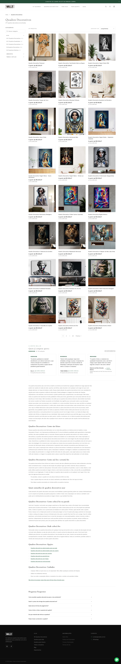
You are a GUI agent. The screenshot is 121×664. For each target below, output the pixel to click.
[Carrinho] (114, 6)
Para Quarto (75, 6)
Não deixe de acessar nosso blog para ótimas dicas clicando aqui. (46, 580)
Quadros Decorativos (51, 6)
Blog (84, 6)
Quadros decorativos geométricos (40, 556)
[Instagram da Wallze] (7, 646)
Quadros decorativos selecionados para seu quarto (45, 550)
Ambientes (10, 54)
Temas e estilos (11, 56)
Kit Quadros (37, 6)
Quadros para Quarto (39, 642)
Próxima (78, 336)
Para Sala (65, 6)
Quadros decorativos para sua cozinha (41, 553)
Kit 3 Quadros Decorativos (15, 44)
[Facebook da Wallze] (11, 646)
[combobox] (107, 28)
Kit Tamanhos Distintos (14, 50)
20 (73, 336)
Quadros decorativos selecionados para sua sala (44, 548)
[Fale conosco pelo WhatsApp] (116, 659)
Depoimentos (37, 650)
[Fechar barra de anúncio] (119, 1)
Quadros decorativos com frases (39, 558)
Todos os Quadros (39, 644)
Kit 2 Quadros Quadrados (14, 41)
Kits (8, 35)
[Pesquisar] (105, 6)
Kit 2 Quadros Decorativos (15, 38)
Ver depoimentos (109, 351)
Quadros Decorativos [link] (16, 14)
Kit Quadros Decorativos (14, 47)
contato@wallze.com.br (99, 637)
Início (7, 14)
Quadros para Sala (39, 639)
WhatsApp (96, 639)
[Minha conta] (110, 6)
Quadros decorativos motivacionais (40, 561)
